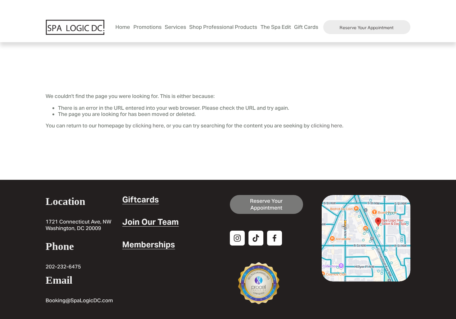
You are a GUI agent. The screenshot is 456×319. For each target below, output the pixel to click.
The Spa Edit (276, 27)
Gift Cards (306, 27)
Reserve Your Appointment (367, 27)
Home (122, 27)
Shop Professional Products (223, 27)
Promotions (147, 27)
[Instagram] (237, 238)
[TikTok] (255, 238)
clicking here (148, 125)
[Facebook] (274, 238)
